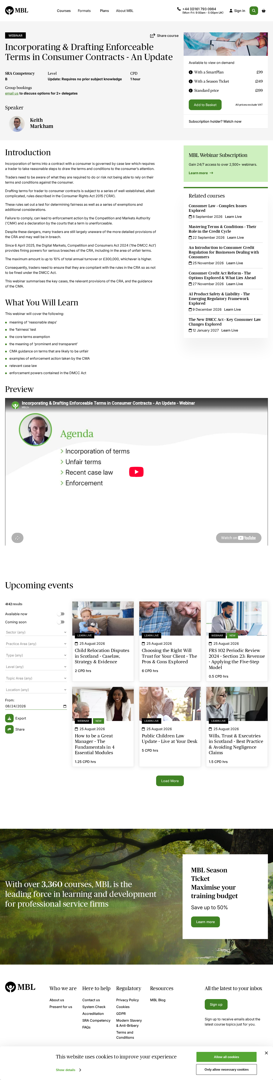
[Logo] (17, 10)
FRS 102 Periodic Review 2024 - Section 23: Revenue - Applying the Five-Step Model (237, 612)
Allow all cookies (226, 1057)
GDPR (121, 1013)
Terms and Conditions (125, 1035)
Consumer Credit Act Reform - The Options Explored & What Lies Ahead (222, 275)
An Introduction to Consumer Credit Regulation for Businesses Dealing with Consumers (224, 252)
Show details (65, 1070)
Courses (64, 11)
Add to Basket (205, 105)
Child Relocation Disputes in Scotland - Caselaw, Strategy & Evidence (103, 609)
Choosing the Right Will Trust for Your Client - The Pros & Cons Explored (170, 609)
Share (20, 729)
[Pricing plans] (191, 72)
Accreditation (93, 1013)
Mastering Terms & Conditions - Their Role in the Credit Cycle (222, 229)
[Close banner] (266, 1052)
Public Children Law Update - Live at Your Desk (170, 694)
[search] (254, 10)
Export (20, 718)
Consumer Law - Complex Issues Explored (218, 208)
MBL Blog (158, 1000)
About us (56, 1000)
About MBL (125, 11)
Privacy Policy (127, 1000)
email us (12, 93)
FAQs (86, 1027)
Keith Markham (42, 123)
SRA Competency (20, 73)
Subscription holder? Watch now (215, 121)
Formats (84, 11)
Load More (170, 781)
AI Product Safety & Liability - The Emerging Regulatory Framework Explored (219, 299)
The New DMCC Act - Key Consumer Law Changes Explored (225, 321)
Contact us (91, 1000)
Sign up (216, 1004)
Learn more (199, 173)
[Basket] (263, 10)
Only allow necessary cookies (227, 1069)
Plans (104, 11)
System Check (94, 1007)
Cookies (123, 1007)
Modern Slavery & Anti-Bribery (129, 1023)
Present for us (60, 1007)
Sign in (239, 11)
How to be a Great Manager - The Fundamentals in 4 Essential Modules (103, 694)
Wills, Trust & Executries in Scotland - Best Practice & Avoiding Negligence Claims (237, 697)
